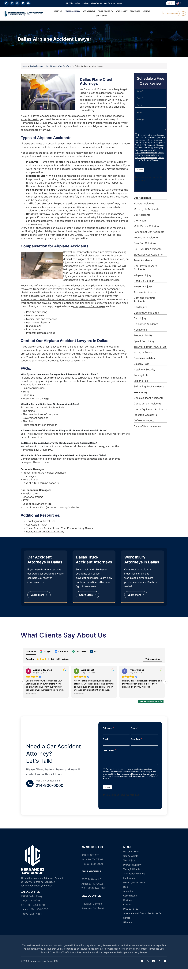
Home (24, 66)
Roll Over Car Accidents (147, 249)
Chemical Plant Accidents (148, 397)
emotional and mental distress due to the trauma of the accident (58, 299)
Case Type (136, 738)
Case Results (130, 895)
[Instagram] (17, 3)
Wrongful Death (143, 352)
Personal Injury (72, 11)
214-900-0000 (49, 785)
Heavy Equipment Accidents (150, 409)
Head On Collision (144, 280)
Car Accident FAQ (36, 524)
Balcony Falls (141, 363)
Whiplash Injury (143, 275)
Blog (125, 886)
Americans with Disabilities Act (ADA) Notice (142, 915)
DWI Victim (140, 220)
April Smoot (87, 670)
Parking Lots (141, 375)
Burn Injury (140, 318)
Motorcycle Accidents (146, 209)
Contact (127, 904)
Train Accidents (143, 260)
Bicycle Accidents (144, 203)
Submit (140, 170)
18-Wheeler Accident (134, 873)
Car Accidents (142, 197)
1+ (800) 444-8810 (95, 888)
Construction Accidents (147, 403)
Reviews (146, 11)
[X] (12, 3)
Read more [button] (31, 694)
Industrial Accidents (145, 414)
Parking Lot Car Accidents (149, 231)
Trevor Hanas (137, 670)
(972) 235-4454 (32, 913)
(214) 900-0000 (38, 909)
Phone (135, 727)
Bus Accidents (142, 214)
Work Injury (121, 11)
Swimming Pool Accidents (149, 386)
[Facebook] (6, 3)
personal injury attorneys (53, 350)
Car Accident (89, 11)
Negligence (140, 329)
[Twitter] (147, 961)
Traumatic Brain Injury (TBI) (150, 346)
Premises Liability (144, 358)
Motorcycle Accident (134, 882)
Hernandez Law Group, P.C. (37, 122)
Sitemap (127, 922)
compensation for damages (89, 306)
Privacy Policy (130, 908)
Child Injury (140, 307)
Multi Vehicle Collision (146, 226)
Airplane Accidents (145, 292)
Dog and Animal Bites (146, 312)
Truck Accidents (105, 11)
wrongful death (30, 119)
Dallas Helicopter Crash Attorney (45, 531)
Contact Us (101, 16)
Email (106, 738)
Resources (135, 11)
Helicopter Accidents (146, 324)
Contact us (119, 357)
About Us (58, 11)
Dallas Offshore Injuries (147, 426)
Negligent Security (144, 369)
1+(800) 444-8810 (34, 904)
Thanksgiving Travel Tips (40, 521)
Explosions (129, 878)
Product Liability (143, 335)
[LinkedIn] (23, 3)
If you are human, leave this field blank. (148, 179)
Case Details (109, 750)
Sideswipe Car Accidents (148, 254)
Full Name (108, 727)
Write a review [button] (152, 659)
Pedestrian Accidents (146, 237)
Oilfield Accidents (144, 420)
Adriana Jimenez (42, 670)
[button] (45, 651)
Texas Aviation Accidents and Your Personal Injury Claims (59, 528)
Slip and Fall (141, 380)
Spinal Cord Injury (144, 341)
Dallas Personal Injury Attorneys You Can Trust (51, 66)
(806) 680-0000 (93, 863)
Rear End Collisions (145, 243)
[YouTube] (28, 3)
